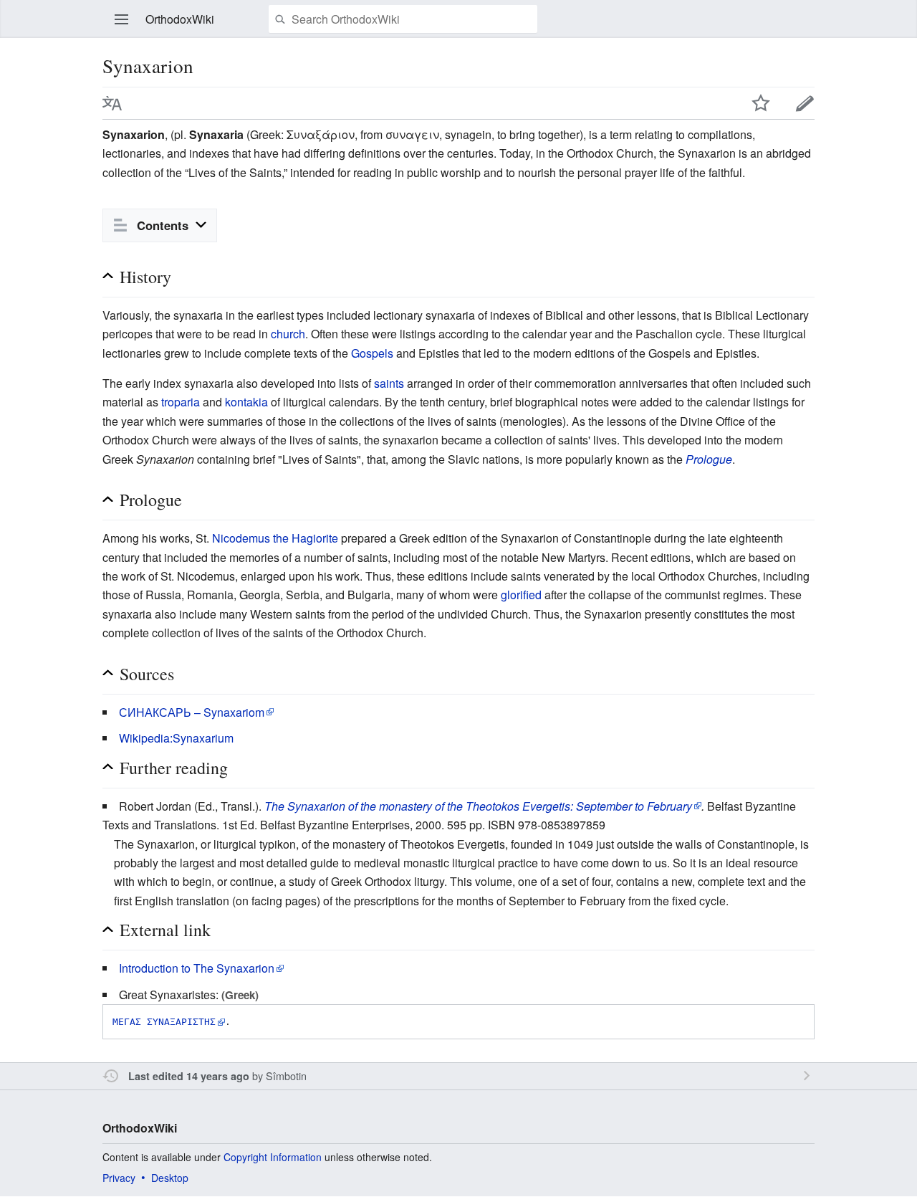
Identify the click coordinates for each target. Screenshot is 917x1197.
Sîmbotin (286, 1075)
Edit (805, 103)
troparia (180, 402)
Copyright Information (273, 1157)
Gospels (372, 353)
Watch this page (761, 103)
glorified (521, 594)
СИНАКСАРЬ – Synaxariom (191, 712)
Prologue (709, 459)
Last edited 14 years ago (188, 1076)
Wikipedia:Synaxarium (176, 738)
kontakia (246, 402)
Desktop (169, 1177)
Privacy (118, 1177)
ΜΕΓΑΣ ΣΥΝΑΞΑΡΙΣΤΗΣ (164, 1021)
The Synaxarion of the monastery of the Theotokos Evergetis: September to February (478, 806)
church (288, 333)
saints (389, 383)
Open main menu (122, 19)
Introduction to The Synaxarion (196, 968)
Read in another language (112, 103)
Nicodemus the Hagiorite (275, 538)
